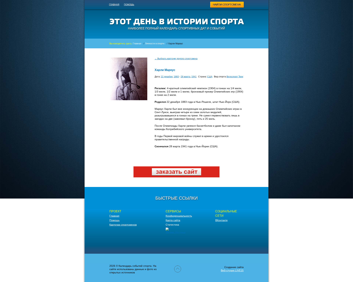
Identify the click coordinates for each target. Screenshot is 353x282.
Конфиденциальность (179, 215)
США (209, 76)
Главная (114, 4)
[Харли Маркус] (128, 99)
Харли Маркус (165, 70)
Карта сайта (173, 220)
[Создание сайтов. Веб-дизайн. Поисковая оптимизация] (176, 176)
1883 (176, 76)
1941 (194, 76)
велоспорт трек (235, 76)
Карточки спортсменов (123, 224)
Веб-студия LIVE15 (232, 270)
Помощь (129, 4)
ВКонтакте (221, 220)
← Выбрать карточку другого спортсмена (176, 58)
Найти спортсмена (227, 5)
